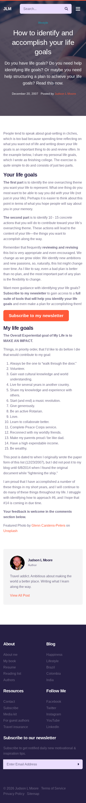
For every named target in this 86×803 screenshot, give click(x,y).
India (50, 680)
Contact (9, 701)
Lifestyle (52, 661)
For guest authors (16, 720)
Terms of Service (53, 788)
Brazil (50, 667)
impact (59, 541)
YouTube (53, 720)
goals (47, 541)
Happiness (54, 654)
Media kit (10, 714)
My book (9, 661)
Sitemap (33, 794)
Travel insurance (15, 727)
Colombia (53, 673)
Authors (9, 680)
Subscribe (10, 708)
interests (72, 541)
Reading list (12, 673)
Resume (9, 667)
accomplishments (29, 541)
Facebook (53, 701)
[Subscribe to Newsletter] (78, 764)
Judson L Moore (65, 93)
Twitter (51, 708)
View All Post (20, 595)
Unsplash (10, 531)
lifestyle (43, 22)
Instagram (53, 714)
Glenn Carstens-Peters (48, 525)
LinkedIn (52, 727)
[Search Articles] (66, 9)
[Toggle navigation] (78, 8)
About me (10, 654)
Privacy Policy (13, 794)
